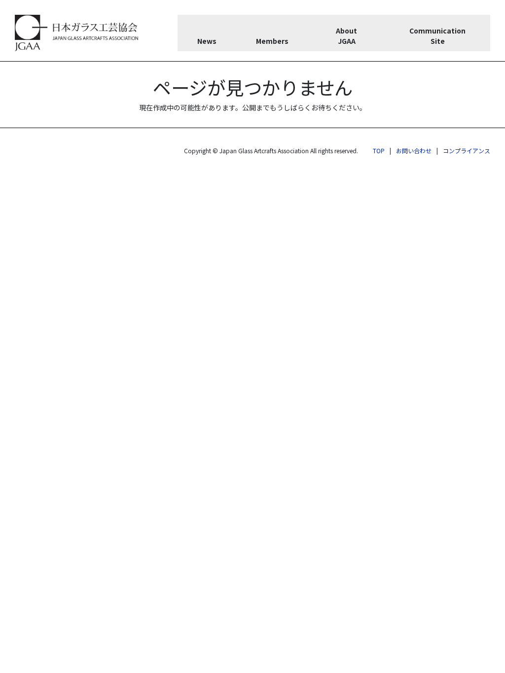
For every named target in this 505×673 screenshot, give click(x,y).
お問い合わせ (414, 150)
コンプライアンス (466, 150)
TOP (379, 150)
